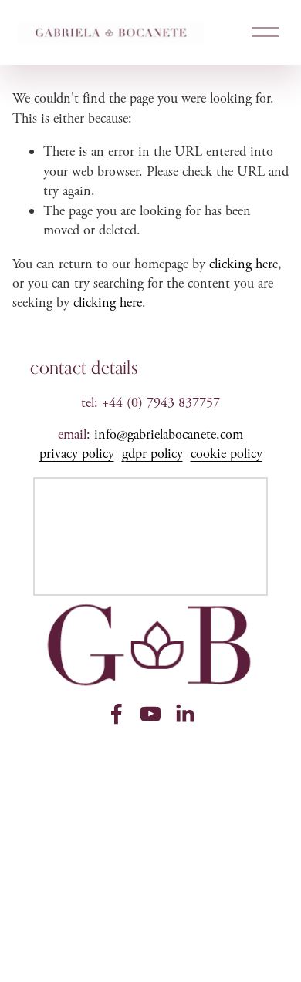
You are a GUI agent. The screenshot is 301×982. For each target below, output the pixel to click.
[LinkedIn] (184, 714)
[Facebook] (116, 714)
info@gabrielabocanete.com (168, 434)
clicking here (243, 264)
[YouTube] (150, 714)
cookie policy (226, 453)
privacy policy (76, 453)
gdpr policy (152, 453)
